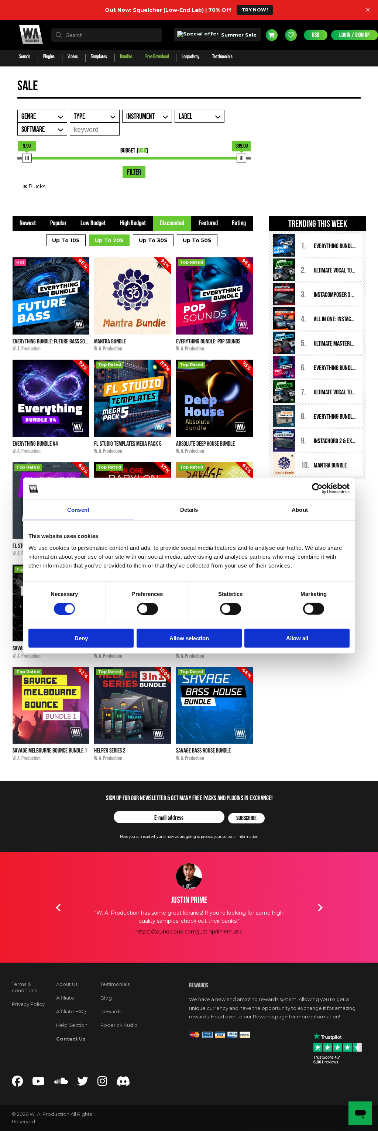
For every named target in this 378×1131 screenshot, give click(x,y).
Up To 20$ (109, 240)
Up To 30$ (153, 240)
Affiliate (65, 998)
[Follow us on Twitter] (82, 1083)
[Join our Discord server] (123, 1083)
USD (315, 35)
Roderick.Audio (119, 1025)
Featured (208, 223)
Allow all (297, 638)
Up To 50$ (197, 240)
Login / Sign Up (354, 35)
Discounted (172, 223)
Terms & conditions (24, 987)
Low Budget (93, 223)
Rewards (110, 1011)
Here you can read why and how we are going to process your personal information (189, 836)
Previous (58, 907)
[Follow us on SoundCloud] (61, 1083)
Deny (81, 638)
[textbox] (106, 35)
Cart (272, 35)
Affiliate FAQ (71, 1011)
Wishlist (291, 35)
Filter (134, 172)
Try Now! (255, 10)
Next (320, 907)
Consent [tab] (78, 510)
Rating (239, 223)
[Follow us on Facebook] (17, 1083)
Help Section (71, 1025)
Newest (28, 223)
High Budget (133, 223)
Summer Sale (238, 35)
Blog (106, 998)
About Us (67, 984)
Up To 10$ (66, 240)
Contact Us (71, 1039)
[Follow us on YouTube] (38, 1083)
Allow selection (189, 638)
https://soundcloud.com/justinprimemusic (189, 931)
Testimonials (115, 984)
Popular (58, 223)
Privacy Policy (28, 1004)
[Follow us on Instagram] (102, 1083)
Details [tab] (189, 510)
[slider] (27, 158)
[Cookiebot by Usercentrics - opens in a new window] (317, 488)
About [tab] (300, 510)
